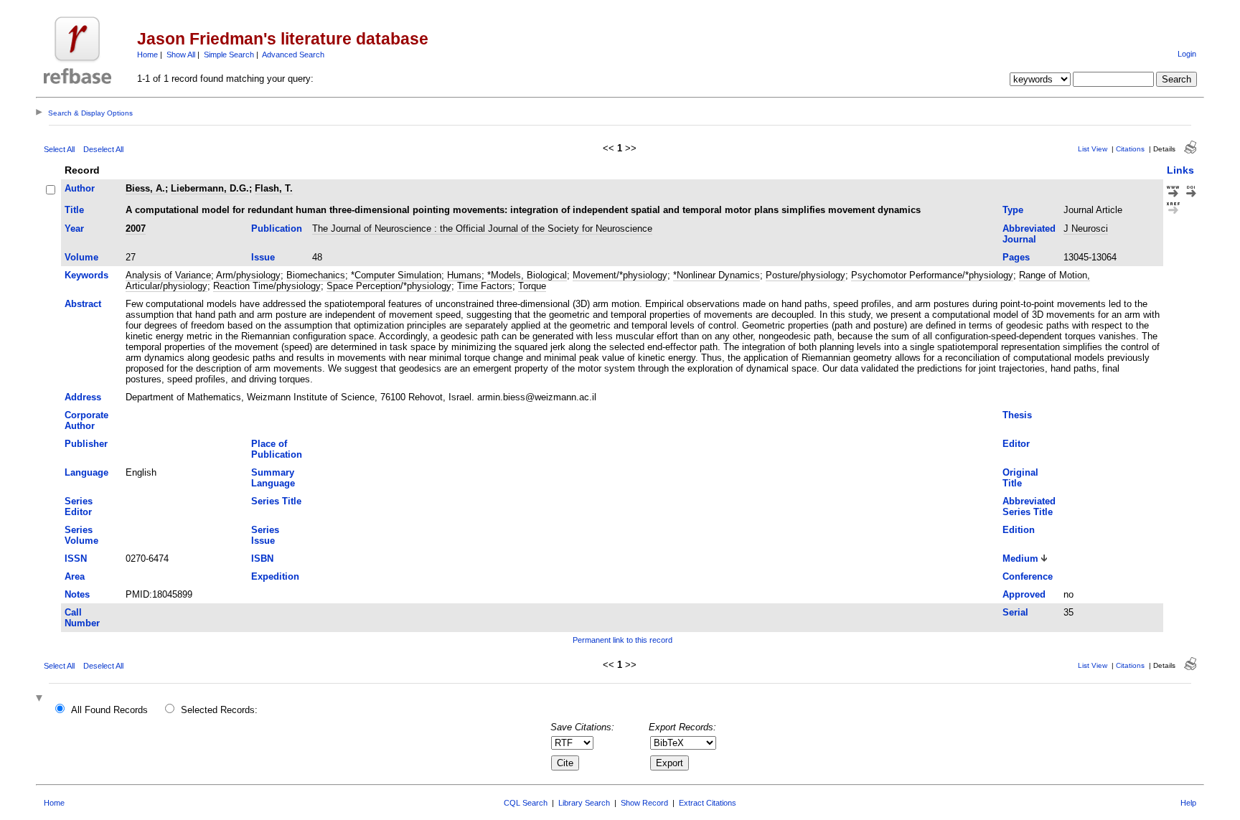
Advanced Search (293, 54)
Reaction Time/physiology (267, 286)
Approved (1024, 594)
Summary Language (273, 478)
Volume (81, 257)
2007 (136, 228)
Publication (276, 228)
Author (80, 188)
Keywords (86, 275)
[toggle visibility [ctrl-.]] (41, 699)
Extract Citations (707, 802)
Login (1187, 54)
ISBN (262, 558)
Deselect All (103, 149)
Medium (1020, 558)
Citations (1130, 149)
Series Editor (79, 506)
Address (83, 397)
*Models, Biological (527, 275)
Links (1180, 170)
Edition (1018, 529)
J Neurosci (1085, 228)
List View (1092, 149)
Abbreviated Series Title (1029, 506)
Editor (1016, 443)
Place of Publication (276, 449)
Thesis (1017, 415)
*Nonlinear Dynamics (716, 275)
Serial (1015, 612)
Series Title (276, 501)
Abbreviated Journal (1029, 234)
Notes (77, 594)
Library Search (584, 802)
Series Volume (81, 535)
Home (147, 54)
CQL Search (526, 802)
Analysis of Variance (168, 275)
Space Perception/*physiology (389, 286)
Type (1012, 209)
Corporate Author (86, 420)
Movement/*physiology (620, 275)
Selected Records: (219, 709)
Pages (1016, 257)
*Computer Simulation (396, 275)
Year (74, 228)
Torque (532, 286)
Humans (464, 275)
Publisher (86, 443)
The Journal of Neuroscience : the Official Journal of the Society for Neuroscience (482, 228)
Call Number (82, 617)
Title (74, 209)
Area (75, 576)
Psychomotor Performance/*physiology (932, 275)
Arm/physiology (248, 275)
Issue (263, 257)
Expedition (275, 576)
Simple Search (229, 54)
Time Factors (484, 286)
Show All (180, 54)
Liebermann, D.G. (210, 188)
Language (86, 472)
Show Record (644, 802)
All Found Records (109, 709)
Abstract (83, 303)
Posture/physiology (805, 275)
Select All (59, 149)
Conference (1027, 576)
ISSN (76, 558)
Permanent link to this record (622, 640)
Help (1188, 802)
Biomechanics (315, 275)
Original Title (1020, 478)
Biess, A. (145, 188)
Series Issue (265, 535)
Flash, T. (274, 188)
